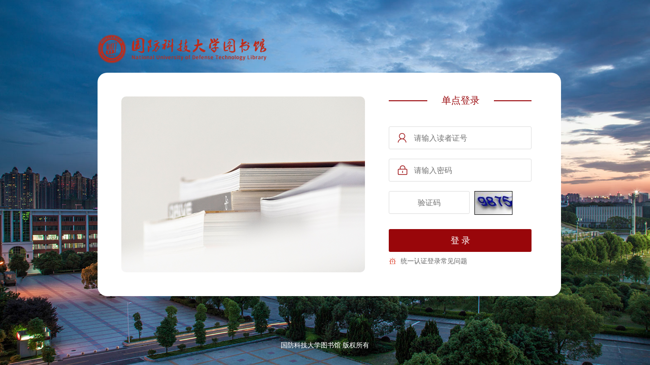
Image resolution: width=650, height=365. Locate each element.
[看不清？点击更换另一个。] (493, 203)
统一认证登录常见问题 (434, 261)
